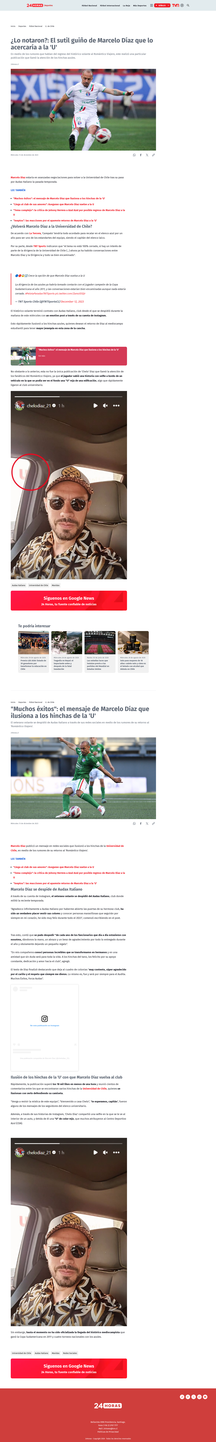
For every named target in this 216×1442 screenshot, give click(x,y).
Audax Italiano (18, 585)
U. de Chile (49, 26)
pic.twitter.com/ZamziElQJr (70, 293)
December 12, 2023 (72, 302)
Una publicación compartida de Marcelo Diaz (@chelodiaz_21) (44, 1058)
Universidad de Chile (38, 585)
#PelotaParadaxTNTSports (39, 293)
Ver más (41, 356)
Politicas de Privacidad (108, 1431)
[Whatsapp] (134, 155)
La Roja (126, 5)
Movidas (55, 585)
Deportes (22, 26)
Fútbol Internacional (110, 5)
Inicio (13, 26)
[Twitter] (147, 155)
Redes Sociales (70, 1353)
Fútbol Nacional (89, 5)
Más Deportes (139, 5)
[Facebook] (140, 155)
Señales (162, 5)
